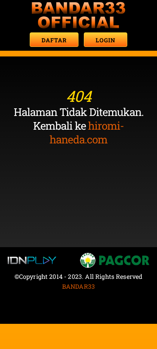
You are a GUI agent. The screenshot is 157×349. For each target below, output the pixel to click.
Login (105, 40)
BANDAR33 (78, 286)
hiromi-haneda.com (87, 132)
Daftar (54, 40)
